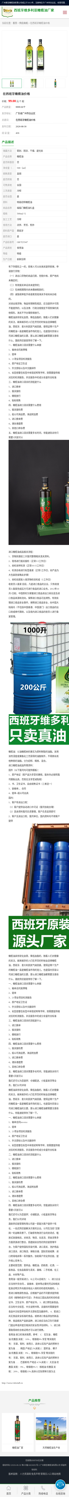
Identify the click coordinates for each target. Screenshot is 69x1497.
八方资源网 (25, 1474)
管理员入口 (46, 1474)
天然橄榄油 (51, 1447)
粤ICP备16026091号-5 (31, 1465)
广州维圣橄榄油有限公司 (50, 1465)
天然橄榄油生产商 (17, 1447)
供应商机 (23, 23)
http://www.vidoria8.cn (12, 1383)
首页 (15, 23)
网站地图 (56, 1474)
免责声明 (35, 1474)
